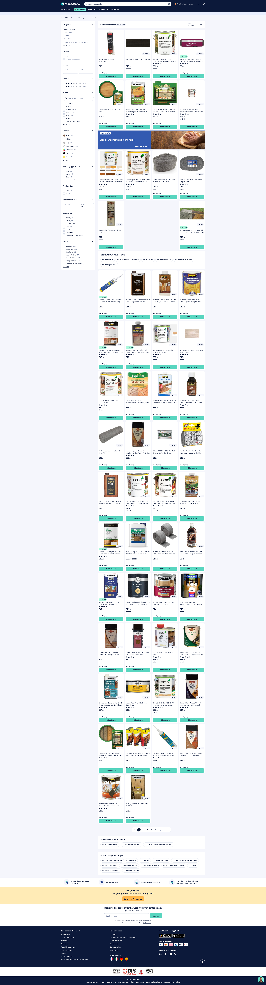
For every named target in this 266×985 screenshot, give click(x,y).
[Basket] (203, 4)
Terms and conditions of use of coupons (75, 960)
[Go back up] (202, 961)
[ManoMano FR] (111, 959)
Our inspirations (115, 947)
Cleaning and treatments (86, 18)
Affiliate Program (67, 956)
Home (63, 18)
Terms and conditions (154, 982)
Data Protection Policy (126, 982)
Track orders (65, 934)
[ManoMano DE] (121, 959)
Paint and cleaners (71, 18)
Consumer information (171, 982)
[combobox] (195, 24)
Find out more (147, 923)
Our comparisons (116, 941)
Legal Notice (111, 982)
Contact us (65, 944)
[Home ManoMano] (71, 4)
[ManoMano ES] (126, 959)
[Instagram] (170, 954)
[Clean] (169, 4)
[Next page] (168, 829)
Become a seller (66, 950)
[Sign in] (198, 4)
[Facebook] (165, 954)
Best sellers (114, 950)
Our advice (113, 934)
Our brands (114, 944)
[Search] (86, 4)
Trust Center (139, 982)
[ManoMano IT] (116, 959)
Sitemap (102, 982)
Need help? (65, 941)
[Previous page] (134, 829)
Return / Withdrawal (68, 938)
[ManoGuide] (261, 979)
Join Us (63, 953)
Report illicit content (68, 947)
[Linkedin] (160, 954)
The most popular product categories (123, 938)
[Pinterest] (175, 954)
